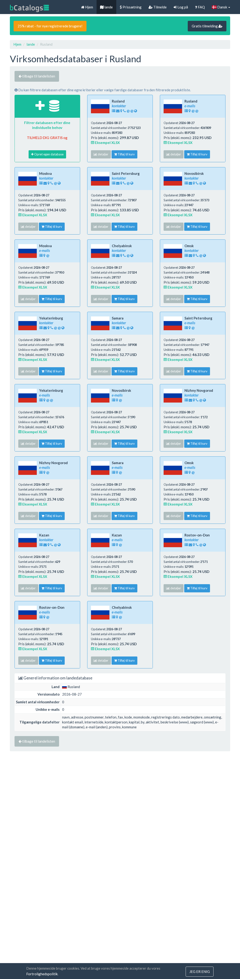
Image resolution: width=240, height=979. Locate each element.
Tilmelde (160, 7)
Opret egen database (49, 154)
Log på (182, 7)
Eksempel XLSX (107, 142)
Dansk (222, 7)
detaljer (102, 154)
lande (108, 7)
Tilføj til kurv (126, 154)
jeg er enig (199, 971)
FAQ (201, 7)
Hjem (88, 7)
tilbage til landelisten (38, 76)
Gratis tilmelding (205, 26)
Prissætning (132, 7)
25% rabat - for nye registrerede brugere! (50, 26)
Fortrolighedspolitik (42, 974)
